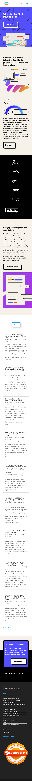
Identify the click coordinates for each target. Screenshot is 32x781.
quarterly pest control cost (10, 713)
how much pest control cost (11, 711)
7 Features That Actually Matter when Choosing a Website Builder (15, 433)
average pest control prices (11, 716)
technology (8, 439)
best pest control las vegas (11, 698)
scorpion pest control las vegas (12, 688)
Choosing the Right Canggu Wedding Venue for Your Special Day (15, 336)
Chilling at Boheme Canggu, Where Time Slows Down (14, 399)
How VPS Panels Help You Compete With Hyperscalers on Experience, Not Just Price (15, 466)
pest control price (8, 722)
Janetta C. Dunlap (12, 339)
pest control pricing (8, 718)
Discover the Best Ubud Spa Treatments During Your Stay (15, 368)
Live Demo (10, 24)
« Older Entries (7, 627)
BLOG (16, 324)
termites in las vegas (9, 702)
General (7, 341)
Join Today (18, 661)
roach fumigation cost (9, 709)
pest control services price (10, 720)
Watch (9, 145)
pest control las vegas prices (11, 700)
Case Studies (12, 267)
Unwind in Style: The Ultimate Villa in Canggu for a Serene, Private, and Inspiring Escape (15, 563)
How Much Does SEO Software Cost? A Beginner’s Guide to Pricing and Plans (15, 499)
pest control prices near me (11, 724)
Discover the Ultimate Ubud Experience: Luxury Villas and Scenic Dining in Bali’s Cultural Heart (15, 597)
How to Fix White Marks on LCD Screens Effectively (15, 531)
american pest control (9, 696)
